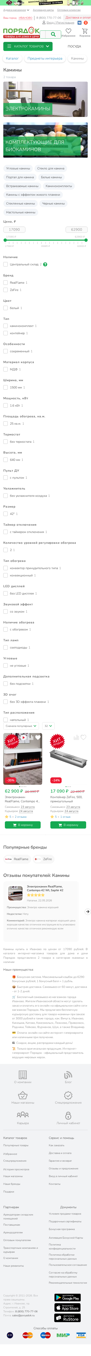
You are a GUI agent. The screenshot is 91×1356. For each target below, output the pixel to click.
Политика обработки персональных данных (63, 1256)
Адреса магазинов (14, 10)
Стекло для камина (50, 168)
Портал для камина (20, 177)
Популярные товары (15, 1145)
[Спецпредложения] (68, 1095)
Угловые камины (18, 168)
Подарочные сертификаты (65, 1221)
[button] (28, 46)
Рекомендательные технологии (68, 1283)
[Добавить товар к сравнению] (31, 737)
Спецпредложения (14, 1161)
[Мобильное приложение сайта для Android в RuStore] (67, 1317)
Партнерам (11, 1207)
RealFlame (21, 859)
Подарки (8, 1191)
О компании (10, 1258)
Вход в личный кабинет (63, 1176)
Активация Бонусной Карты (66, 1238)
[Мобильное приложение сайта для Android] (67, 1298)
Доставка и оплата (60, 1153)
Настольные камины (20, 212)
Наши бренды (11, 1184)
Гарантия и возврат (60, 1161)
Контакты (55, 1184)
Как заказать (56, 1145)
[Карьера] (22, 1115)
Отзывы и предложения (63, 1168)
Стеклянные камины (20, 203)
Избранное (10, 1154)
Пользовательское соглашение (68, 1265)
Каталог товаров (15, 1138)
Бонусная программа (62, 1229)
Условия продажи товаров (65, 1213)
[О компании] (22, 1075)
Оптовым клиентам (69, 10)
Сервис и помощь (61, 1138)
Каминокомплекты (59, 186)
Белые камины (51, 177)
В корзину (25, 825)
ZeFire (47, 859)
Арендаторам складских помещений (18, 1216)
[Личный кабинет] (68, 1116)
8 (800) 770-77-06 (48, 18)
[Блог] (68, 1075)
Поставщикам (11, 1225)
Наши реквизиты (13, 1266)
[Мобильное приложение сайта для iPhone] (67, 1307)
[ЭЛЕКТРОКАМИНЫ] (45, 99)
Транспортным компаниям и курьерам (20, 1250)
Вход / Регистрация (60, 23)
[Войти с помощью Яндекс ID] (86, 22)
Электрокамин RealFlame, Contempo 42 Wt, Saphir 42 (45, 888)
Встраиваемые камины (22, 186)
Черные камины (53, 203)
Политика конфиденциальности (62, 1246)
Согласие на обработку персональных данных (63, 1274)
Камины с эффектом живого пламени (33, 195)
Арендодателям (13, 1232)
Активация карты (43, 10)
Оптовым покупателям (17, 1240)
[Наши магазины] (22, 1095)
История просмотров (16, 1169)
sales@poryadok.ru (23, 1315)
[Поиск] (53, 34)
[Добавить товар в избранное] (38, 737)
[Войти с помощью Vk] (80, 22)
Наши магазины (13, 1176)
